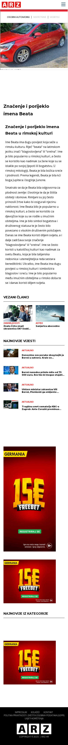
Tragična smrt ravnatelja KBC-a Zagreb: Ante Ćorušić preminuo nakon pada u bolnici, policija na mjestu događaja (41, 407)
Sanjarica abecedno (48, 326)
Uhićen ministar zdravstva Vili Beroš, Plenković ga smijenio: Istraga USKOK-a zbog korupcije (41, 390)
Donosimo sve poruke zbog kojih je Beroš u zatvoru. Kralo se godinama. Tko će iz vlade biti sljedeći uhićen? (43, 356)
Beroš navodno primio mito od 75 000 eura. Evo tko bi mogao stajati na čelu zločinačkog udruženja (42, 373)
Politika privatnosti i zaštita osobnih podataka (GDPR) (34, 715)
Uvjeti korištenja (34, 718)
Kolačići (35, 712)
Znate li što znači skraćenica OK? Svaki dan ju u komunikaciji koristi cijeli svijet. (16, 327)
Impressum (21, 712)
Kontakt (48, 712)
